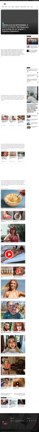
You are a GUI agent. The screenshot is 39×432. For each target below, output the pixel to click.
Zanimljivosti (17, 6)
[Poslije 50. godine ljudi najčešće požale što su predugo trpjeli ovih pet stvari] (29, 123)
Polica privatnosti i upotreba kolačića (14, 0)
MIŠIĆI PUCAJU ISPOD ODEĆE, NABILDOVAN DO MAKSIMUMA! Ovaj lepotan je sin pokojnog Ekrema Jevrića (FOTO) (6, 394)
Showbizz (12, 6)
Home (1, 8)
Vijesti (9, 6)
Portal (27, 113)
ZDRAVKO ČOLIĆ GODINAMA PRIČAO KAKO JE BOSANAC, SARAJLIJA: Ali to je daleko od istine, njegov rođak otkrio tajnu (19, 394)
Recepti (28, 6)
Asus (27, 72)
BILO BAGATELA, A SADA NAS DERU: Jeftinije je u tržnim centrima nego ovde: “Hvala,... (32, 80)
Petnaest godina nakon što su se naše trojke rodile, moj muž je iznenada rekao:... (32, 70)
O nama (21, 0)
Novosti (6, 6)
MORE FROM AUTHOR (9, 397)
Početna (8, 0)
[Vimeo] (35, 0)
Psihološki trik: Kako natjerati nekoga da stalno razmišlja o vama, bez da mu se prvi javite (21, 406)
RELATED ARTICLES (3, 397)
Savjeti (32, 6)
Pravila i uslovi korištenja (25, 0)
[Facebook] (32, 0)
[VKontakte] (36, 0)
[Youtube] (37, 0)
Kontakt (19, 0)
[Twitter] (33, 0)
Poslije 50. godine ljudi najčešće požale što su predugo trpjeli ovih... (34, 123)
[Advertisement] (13, 42)
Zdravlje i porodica (23, 6)
